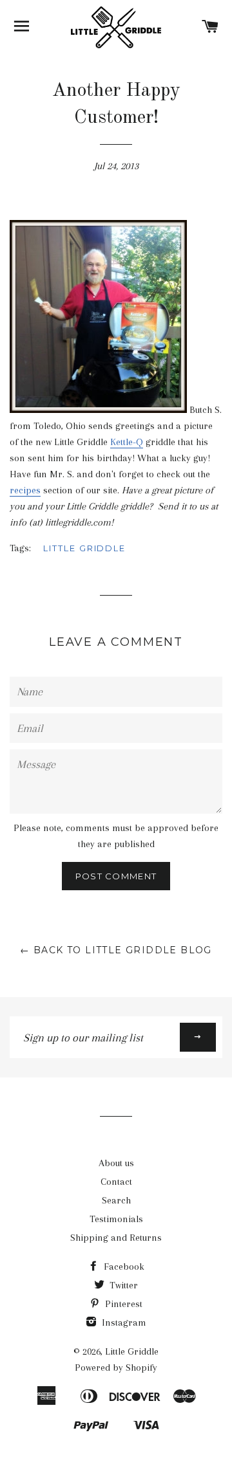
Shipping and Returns (116, 1237)
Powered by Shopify (116, 1367)
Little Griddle (84, 548)
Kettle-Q (126, 442)
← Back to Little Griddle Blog (116, 950)
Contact (116, 1181)
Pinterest (122, 1304)
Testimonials (116, 1219)
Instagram (122, 1322)
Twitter (122, 1285)
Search (116, 1200)
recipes (25, 490)
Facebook (122, 1266)
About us (116, 1163)
